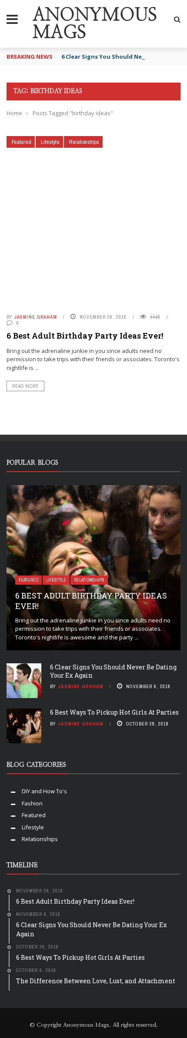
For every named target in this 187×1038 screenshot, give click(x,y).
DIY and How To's (44, 791)
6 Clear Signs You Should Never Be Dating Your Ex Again (113, 671)
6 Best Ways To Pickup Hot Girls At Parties (114, 712)
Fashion (32, 803)
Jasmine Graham (35, 317)
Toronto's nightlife (39, 637)
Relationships (84, 142)
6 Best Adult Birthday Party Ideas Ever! (85, 335)
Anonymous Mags (95, 24)
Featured (21, 142)
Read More (25, 386)
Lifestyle (50, 142)
